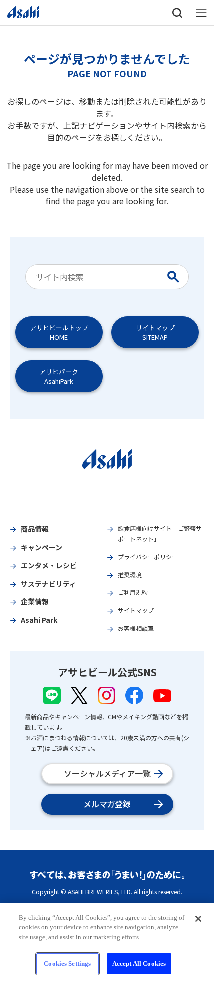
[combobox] (97, 276)
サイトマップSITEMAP (155, 332)
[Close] (198, 919)
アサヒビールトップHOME (59, 332)
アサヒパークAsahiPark (58, 376)
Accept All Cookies (139, 963)
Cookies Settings (67, 963)
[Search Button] (175, 276)
